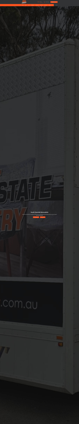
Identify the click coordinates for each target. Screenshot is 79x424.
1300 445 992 (40, 2)
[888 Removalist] (24, 2)
